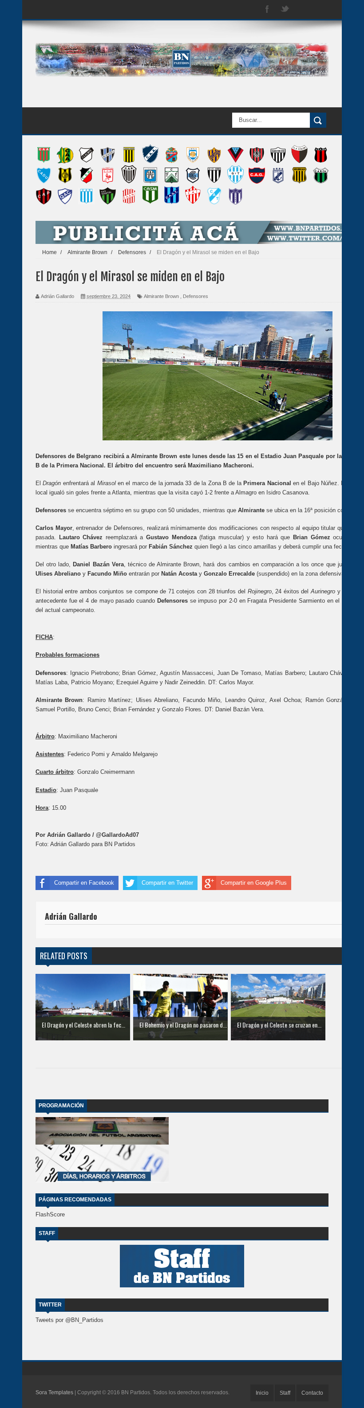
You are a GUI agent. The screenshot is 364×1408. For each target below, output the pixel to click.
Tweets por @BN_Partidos (69, 1320)
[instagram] (303, 9)
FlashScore (50, 1214)
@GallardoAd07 (117, 834)
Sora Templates (54, 1392)
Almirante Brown (161, 296)
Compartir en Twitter (167, 882)
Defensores (195, 296)
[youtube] (320, 9)
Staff (285, 1393)
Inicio (262, 1393)
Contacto (312, 1393)
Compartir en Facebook (84, 882)
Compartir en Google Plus (254, 882)
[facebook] (267, 9)
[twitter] (285, 9)
